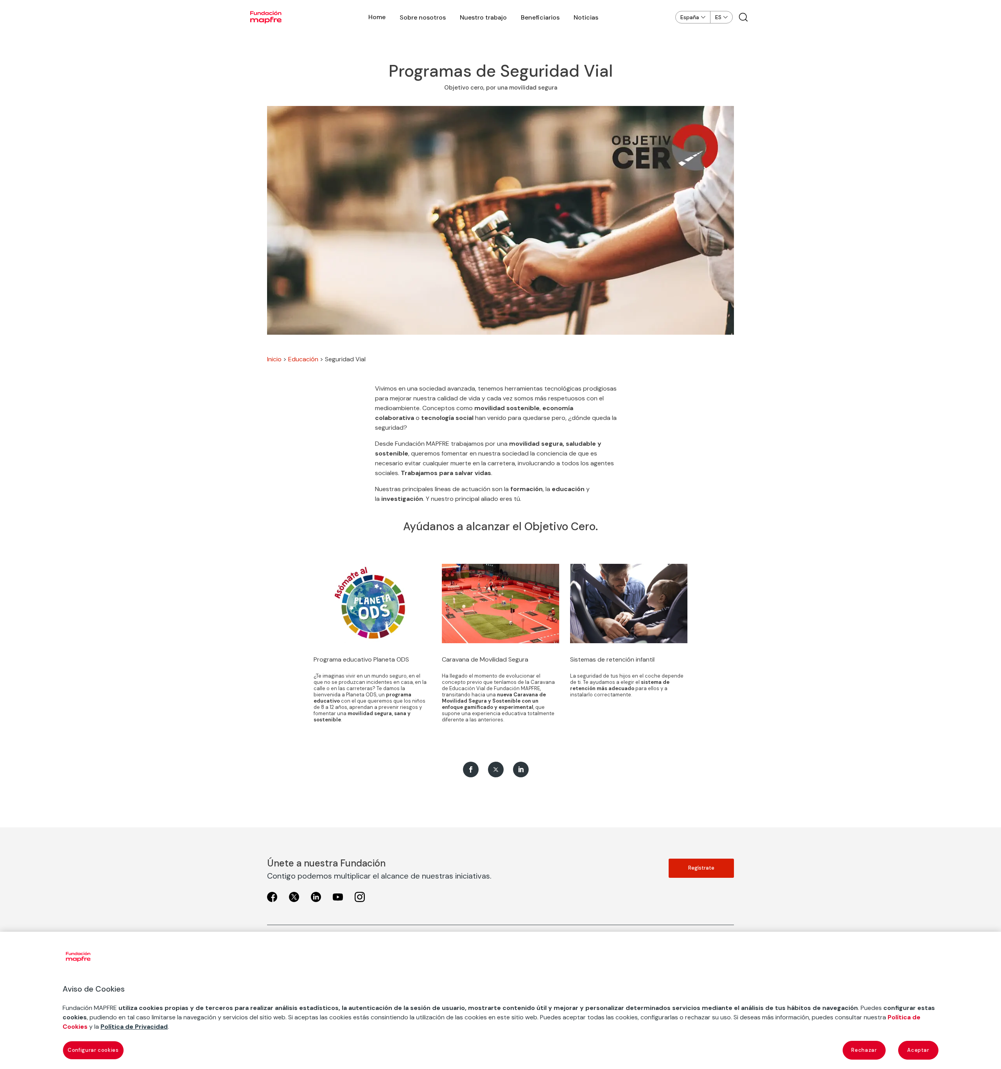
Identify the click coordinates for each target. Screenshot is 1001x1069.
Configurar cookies (93, 1050)
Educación (303, 359)
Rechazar (864, 1050)
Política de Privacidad (134, 1026)
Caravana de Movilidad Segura (485, 659)
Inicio (274, 359)
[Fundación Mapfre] (266, 17)
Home (377, 17)
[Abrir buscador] (743, 17)
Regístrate (701, 868)
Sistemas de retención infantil (612, 659)
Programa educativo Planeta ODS (361, 659)
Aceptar (918, 1050)
